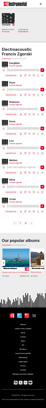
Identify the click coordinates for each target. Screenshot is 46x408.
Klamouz (14, 101)
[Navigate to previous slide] (3, 263)
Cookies (23, 370)
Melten (13, 160)
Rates (23, 341)
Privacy (23, 366)
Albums (23, 324)
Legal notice (23, 362)
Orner (12, 199)
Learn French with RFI (23, 353)
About (23, 333)
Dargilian (14, 63)
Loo (11, 140)
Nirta (12, 179)
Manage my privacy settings (23, 374)
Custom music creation (23, 329)
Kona (12, 121)
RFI (23, 345)
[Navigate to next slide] (42, 263)
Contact (23, 337)
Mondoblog (23, 357)
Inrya (12, 82)
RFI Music (23, 349)
